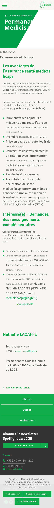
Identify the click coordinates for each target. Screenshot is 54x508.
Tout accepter (12, 494)
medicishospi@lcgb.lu (21, 298)
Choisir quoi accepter (37, 494)
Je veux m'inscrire (24, 445)
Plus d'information (27, 501)
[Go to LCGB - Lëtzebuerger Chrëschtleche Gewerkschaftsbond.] (6, 16)
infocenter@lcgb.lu (14, 469)
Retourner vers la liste (18, 388)
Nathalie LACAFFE (20, 334)
